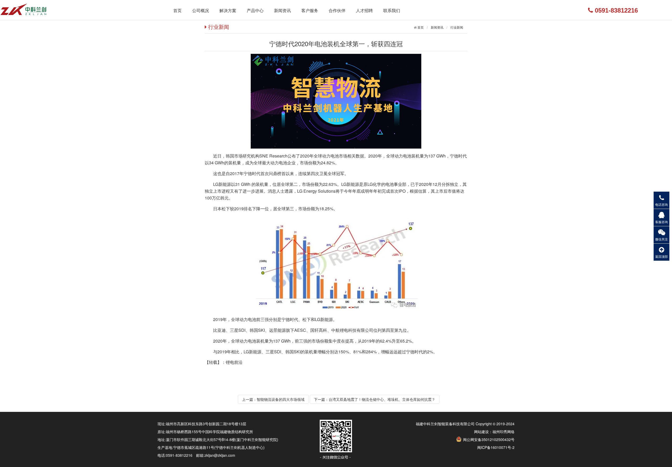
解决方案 (227, 10)
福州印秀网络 (503, 431)
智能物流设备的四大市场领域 (280, 399)
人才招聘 (364, 10)
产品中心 (255, 10)
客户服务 (309, 10)
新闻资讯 (282, 10)
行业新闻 (456, 27)
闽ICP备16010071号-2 (495, 447)
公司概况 (200, 10)
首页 (177, 10)
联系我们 (391, 10)
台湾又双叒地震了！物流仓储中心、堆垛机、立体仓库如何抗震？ (382, 399)
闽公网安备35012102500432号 (488, 439)
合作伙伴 (337, 10)
